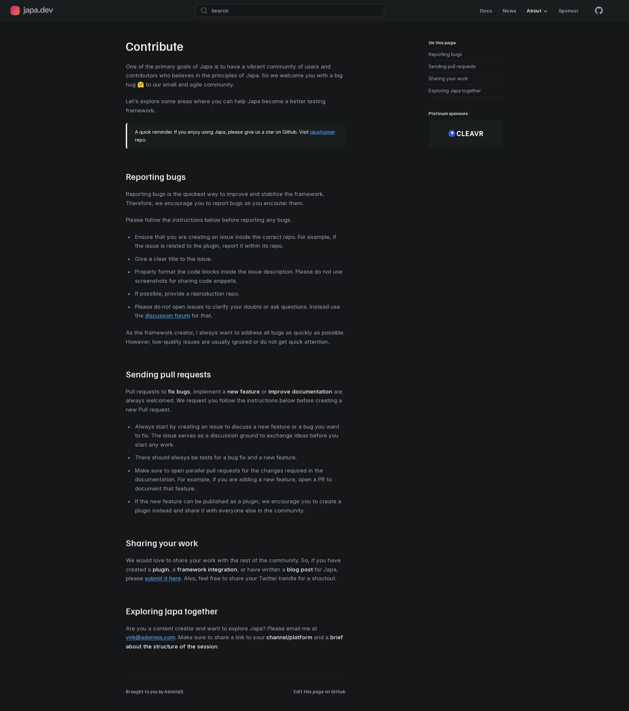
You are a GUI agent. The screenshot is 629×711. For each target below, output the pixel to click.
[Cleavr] (466, 133)
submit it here (163, 578)
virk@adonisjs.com (150, 637)
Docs (486, 10)
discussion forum (167, 315)
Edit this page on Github (319, 691)
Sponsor (569, 10)
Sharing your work (448, 78)
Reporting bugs (445, 54)
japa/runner (322, 132)
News (509, 10)
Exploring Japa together (455, 90)
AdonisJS (173, 691)
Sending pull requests (452, 66)
